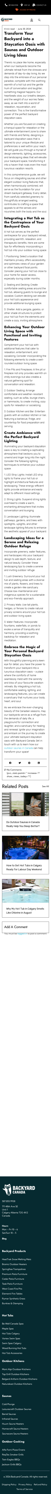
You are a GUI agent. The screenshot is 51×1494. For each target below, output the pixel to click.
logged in (23, 933)
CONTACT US (41, 5)
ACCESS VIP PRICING (27, 9)
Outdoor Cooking (13, 1442)
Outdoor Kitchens (13, 1361)
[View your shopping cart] (24, 18)
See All (45, 786)
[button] (10, 763)
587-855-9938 (13, 5)
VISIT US (27, 5)
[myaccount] (31, 20)
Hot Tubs (7, 1315)
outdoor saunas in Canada (18, 748)
